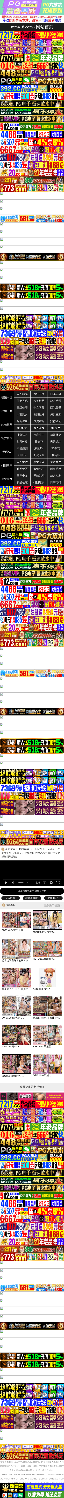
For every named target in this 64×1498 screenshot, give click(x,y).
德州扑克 (55, 434)
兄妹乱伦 (38, 475)
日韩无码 (55, 482)
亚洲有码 (22, 400)
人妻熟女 (22, 414)
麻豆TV (38, 448)
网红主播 (38, 394)
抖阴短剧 (38, 482)
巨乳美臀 (55, 407)
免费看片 (6, 479)
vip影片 (11, 898)
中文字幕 (38, 407)
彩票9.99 (22, 441)
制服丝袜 (38, 414)
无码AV (6, 451)
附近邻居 (22, 421)
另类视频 (55, 414)
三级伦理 (22, 407)
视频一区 (6, 397)
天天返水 (55, 441)
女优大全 (38, 455)
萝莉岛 (56, 455)
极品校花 (22, 482)
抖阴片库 (6, 465)
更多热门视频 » (53, 905)
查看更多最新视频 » (32, 1086)
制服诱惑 (55, 468)
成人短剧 (55, 475)
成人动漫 (55, 400)
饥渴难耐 (38, 421)
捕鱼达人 (22, 434)
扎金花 (39, 441)
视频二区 (6, 411)
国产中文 (22, 475)
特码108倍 (32, 898)
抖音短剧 (22, 448)
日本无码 (55, 394)
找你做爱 (55, 421)
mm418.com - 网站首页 (32, 26)
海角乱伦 (38, 468)
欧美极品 (38, 400)
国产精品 (22, 394)
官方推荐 (6, 438)
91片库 (22, 455)
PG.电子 (53, 898)
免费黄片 (55, 462)
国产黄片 (22, 462)
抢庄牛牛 (38, 434)
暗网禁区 (22, 468)
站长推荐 (6, 424)
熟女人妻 (38, 462)
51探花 (55, 448)
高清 (37, 882)
